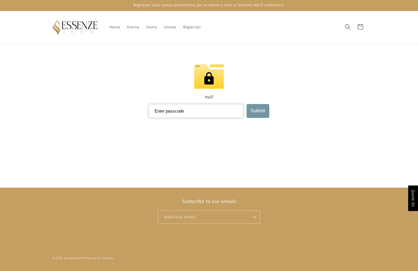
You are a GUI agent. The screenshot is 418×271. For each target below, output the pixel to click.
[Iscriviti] (253, 217)
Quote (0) (413, 198)
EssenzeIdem (74, 258)
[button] (348, 27)
